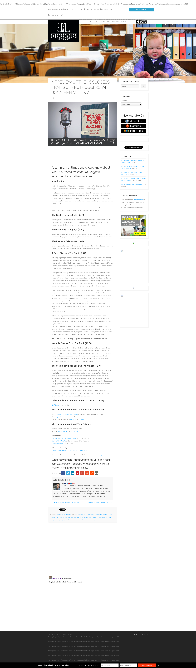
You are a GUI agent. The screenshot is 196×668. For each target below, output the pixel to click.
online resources (138, 199)
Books (103, 21)
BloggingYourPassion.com (63, 417)
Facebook (73, 419)
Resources (115, 21)
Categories (124, 100)
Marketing (68, 514)
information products (70, 517)
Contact (123, 21)
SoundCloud (75, 431)
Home (90, 21)
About (96, 21)
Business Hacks (61, 514)
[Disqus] (82, 548)
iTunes (60, 431)
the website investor (83, 520)
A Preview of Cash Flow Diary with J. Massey (99, 502)
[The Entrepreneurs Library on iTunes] (141, 21)
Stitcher (65, 431)
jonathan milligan (81, 517)
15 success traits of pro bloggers (85, 514)
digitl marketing (60, 517)
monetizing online (91, 517)
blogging (105, 514)
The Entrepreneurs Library (63, 31)
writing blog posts (93, 520)
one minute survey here (97, 455)
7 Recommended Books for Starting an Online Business (69, 450)
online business (101, 517)
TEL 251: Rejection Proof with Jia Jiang (132, 184)
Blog (108, 21)
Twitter (82, 419)
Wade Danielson (73, 98)
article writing (98, 514)
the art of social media (71, 520)
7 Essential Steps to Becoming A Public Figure (66, 502)
